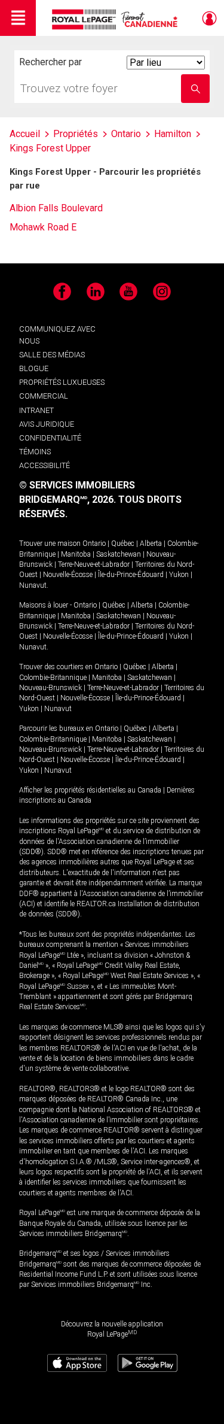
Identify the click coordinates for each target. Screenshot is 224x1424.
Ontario (94, 543)
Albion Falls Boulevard (56, 208)
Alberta (151, 543)
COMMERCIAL (43, 395)
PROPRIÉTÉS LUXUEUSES (62, 382)
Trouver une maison (50, 543)
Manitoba (76, 554)
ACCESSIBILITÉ (44, 465)
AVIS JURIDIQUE (46, 424)
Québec (122, 543)
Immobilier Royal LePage (117, 19)
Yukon (179, 574)
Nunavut (33, 585)
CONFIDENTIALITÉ (50, 437)
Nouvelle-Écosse (68, 574)
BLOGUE (33, 368)
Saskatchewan (118, 554)
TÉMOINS (35, 451)
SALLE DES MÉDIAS (52, 354)
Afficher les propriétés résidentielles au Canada (90, 790)
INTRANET (36, 410)
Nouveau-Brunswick (50, 688)
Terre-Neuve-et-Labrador (94, 564)
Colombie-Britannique (53, 677)
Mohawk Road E (43, 227)
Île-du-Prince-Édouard (131, 574)
